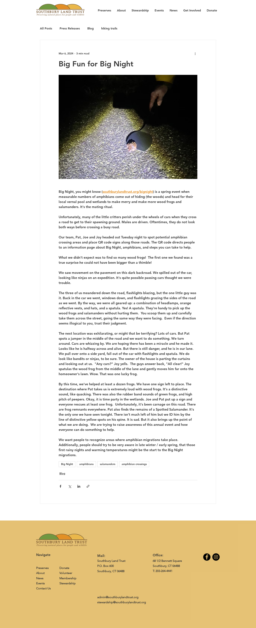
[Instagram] (216, 557)
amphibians (86, 464)
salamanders (107, 464)
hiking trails (109, 28)
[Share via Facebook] (60, 486)
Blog (90, 28)
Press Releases (70, 28)
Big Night (67, 464)
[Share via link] (88, 486)
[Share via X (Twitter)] (69, 486)
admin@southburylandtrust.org (117, 597)
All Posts (46, 28)
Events (40, 583)
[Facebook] (206, 557)
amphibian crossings (134, 464)
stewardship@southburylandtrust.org (121, 602)
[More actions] (195, 53)
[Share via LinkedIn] (79, 486)
